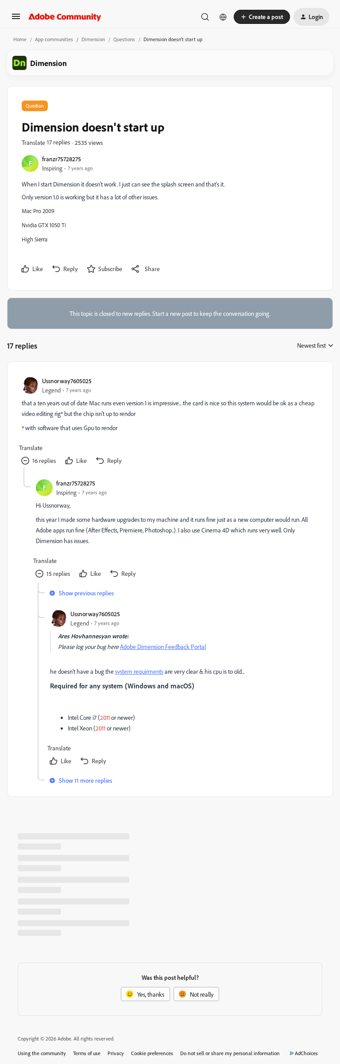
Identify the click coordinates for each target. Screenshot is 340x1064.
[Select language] (223, 17)
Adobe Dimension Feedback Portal (163, 646)
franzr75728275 (61, 159)
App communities (54, 39)
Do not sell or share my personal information (230, 1053)
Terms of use (86, 1053)
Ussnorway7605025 (67, 380)
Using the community (42, 1053)
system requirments (139, 671)
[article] (169, 422)
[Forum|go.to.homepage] (64, 17)
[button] (16, 19)
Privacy (116, 1053)
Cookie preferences (152, 1053)
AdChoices (306, 1053)
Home (20, 39)
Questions (124, 39)
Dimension (93, 39)
